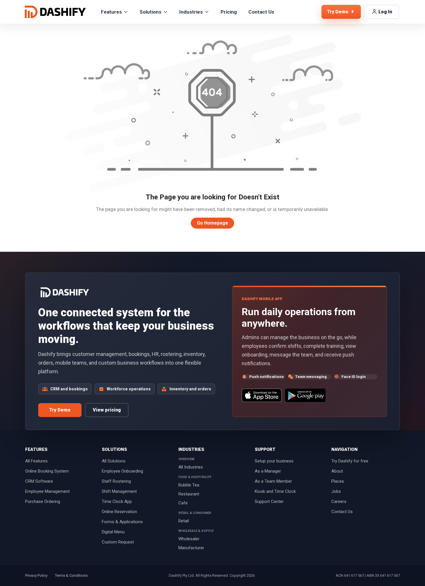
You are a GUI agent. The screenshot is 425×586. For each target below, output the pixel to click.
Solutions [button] (150, 12)
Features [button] (111, 12)
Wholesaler (188, 538)
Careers (338, 501)
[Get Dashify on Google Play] (305, 395)
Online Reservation (119, 511)
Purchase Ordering (42, 501)
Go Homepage (212, 223)
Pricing (229, 12)
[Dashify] (55, 11)
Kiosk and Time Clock (275, 491)
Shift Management (119, 491)
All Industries (190, 467)
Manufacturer (191, 547)
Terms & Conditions (71, 575)
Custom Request (118, 542)
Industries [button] (191, 12)
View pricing (107, 410)
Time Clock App (117, 501)
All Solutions (113, 461)
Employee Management (47, 491)
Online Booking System (47, 471)
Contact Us (261, 12)
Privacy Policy (36, 575)
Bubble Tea (188, 485)
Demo (338, 11)
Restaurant (188, 494)
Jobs (336, 491)
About (337, 471)
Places (337, 481)
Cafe (183, 503)
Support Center (269, 501)
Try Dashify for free (349, 461)
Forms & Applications (122, 521)
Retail (183, 520)
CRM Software (39, 481)
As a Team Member (273, 481)
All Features (36, 461)
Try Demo (60, 410)
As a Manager (268, 471)
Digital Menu (113, 531)
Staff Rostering (116, 481)
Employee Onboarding (122, 471)
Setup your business (274, 461)
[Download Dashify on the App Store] (261, 395)
